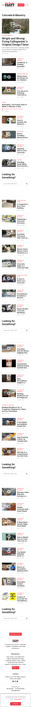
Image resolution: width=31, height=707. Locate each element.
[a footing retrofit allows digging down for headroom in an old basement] (9, 348)
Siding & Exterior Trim (22, 276)
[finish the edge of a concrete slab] (9, 263)
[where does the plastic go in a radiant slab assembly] (9, 77)
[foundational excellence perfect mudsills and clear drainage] (9, 293)
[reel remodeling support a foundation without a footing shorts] (9, 378)
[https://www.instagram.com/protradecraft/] (15, 681)
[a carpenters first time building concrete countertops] (9, 203)
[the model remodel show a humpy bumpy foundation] (9, 551)
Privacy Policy (17, 699)
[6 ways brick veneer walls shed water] (9, 521)
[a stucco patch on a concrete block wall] (9, 278)
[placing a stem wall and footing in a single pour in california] (9, 492)
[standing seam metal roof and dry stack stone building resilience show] (9, 163)
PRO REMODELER (15, 690)
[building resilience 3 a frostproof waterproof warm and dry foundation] (9, 393)
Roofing (19, 159)
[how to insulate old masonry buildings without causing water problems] (9, 119)
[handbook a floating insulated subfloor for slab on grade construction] (9, 62)
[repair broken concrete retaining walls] (9, 308)
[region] (15, 700)
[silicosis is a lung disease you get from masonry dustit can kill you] (9, 451)
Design (4, 102)
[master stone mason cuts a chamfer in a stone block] (9, 248)
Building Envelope (7, 35)
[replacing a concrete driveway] (9, 218)
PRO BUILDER (10, 688)
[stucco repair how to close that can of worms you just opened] (9, 536)
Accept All (15, 703)
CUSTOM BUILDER (19, 688)
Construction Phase (21, 201)
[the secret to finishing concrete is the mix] (9, 90)
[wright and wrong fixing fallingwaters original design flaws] (15, 26)
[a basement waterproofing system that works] (9, 363)
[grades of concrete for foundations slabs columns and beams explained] (9, 596)
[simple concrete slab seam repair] (9, 506)
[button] (3, 5)
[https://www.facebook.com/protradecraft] (13, 681)
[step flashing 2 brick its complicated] (9, 436)
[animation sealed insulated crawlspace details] (9, 581)
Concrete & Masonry (20, 59)
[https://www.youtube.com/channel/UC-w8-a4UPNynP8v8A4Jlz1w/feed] (17, 681)
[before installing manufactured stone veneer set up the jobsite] (9, 134)
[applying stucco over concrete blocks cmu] (9, 148)
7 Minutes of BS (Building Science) (13, 109)
